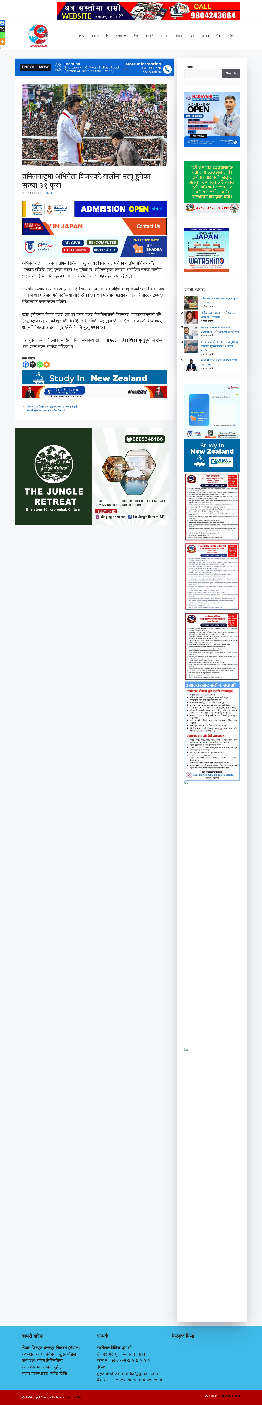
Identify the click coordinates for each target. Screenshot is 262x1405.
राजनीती (149, 35)
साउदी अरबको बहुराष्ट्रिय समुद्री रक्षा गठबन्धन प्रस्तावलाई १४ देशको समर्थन (220, 346)
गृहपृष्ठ (81, 35)
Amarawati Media (229, 1395)
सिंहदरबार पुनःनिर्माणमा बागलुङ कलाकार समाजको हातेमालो (51, 406)
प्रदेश (119, 35)
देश (107, 35)
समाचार (95, 35)
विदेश (135, 35)
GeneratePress (74, 1397)
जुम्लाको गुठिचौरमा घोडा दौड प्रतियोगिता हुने (45, 410)
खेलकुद (205, 35)
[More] (46, 364)
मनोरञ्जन (179, 35)
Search (189, 67)
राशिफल (232, 35)
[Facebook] (26, 364)
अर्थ (192, 35)
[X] (33, 364)
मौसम (218, 35)
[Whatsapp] (40, 364)
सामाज (164, 35)
